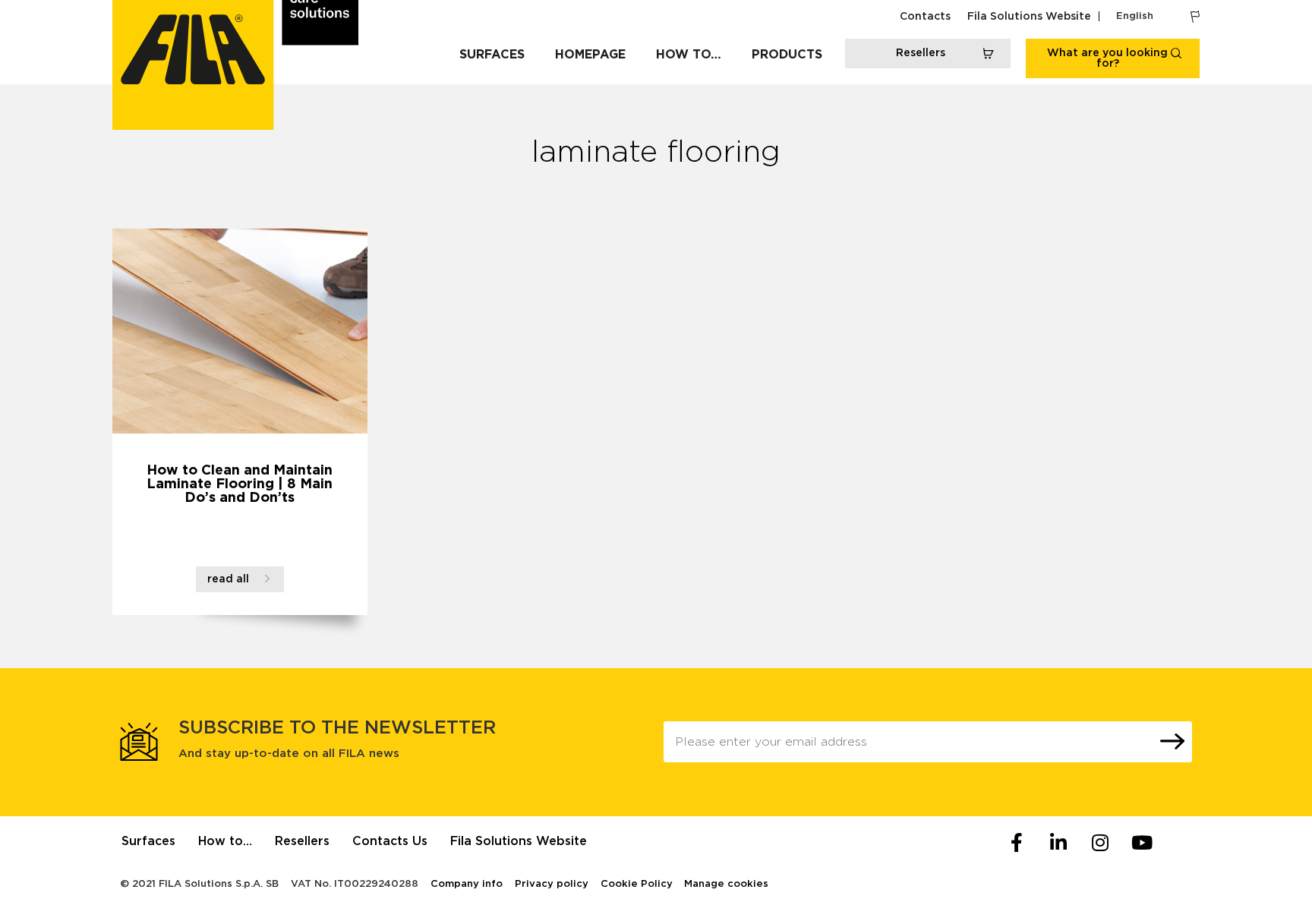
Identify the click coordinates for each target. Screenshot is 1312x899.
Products (787, 55)
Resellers (302, 841)
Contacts (925, 16)
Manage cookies (726, 884)
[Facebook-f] (1017, 843)
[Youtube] (1142, 843)
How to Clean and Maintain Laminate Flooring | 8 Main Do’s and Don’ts (240, 484)
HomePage (590, 55)
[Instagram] (1100, 843)
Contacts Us (389, 841)
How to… (688, 55)
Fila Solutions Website (1029, 16)
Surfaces (492, 55)
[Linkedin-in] (1058, 843)
